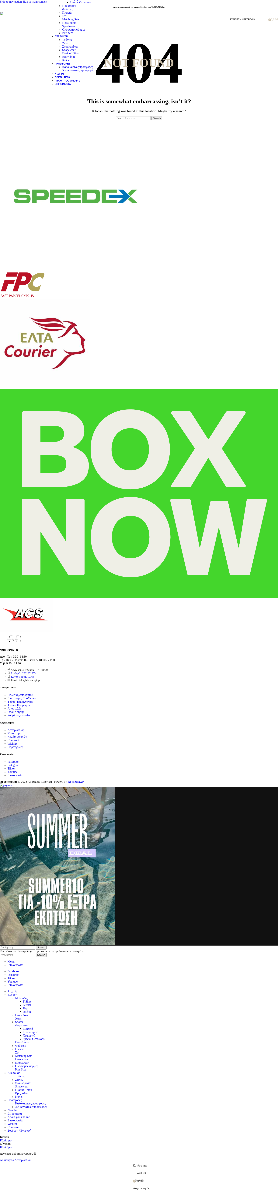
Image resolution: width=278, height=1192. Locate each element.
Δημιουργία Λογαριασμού (15, 1160)
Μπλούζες (21, 998)
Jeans (18, 1018)
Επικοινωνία (15, 775)
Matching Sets (70, 19)
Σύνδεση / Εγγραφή (19, 1130)
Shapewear (68, 50)
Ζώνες (66, 43)
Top (25, 1008)
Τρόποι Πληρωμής (19, 705)
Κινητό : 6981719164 (22, 676)
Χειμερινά (29, 1035)
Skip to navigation (11, 1)
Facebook (13, 761)
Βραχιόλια (68, 56)
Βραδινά (28, 1028)
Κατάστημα (14, 733)
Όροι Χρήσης (16, 711)
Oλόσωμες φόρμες (73, 29)
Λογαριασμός (16, 730)
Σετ (64, 16)
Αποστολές (14, 708)
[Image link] (15, 643)
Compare (13, 1127)
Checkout (13, 740)
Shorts (19, 1021)
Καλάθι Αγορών (17, 736)
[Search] (259, 19)
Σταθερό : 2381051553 (23, 673)
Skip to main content (35, 1)
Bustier (27, 1005)
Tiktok (11, 768)
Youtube (13, 771)
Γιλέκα (27, 1011)
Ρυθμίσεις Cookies (19, 715)
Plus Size (67, 33)
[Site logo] (21, 27)
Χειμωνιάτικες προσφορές (78, 70)
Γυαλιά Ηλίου (70, 53)
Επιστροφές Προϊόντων (22, 698)
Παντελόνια (22, 1015)
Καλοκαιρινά (30, 1032)
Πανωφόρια (69, 22)
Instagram (13, 765)
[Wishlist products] (264, 19)
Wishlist (12, 743)
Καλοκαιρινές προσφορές (77, 66)
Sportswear (69, 26)
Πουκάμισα (69, 5)
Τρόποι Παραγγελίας (20, 701)
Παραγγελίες (15, 747)
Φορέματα (21, 1025)
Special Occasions (81, 2)
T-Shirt (27, 1001)
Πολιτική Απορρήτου (20, 694)
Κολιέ (66, 60)
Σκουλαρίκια (70, 46)
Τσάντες (67, 39)
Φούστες (67, 9)
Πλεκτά (66, 12)
